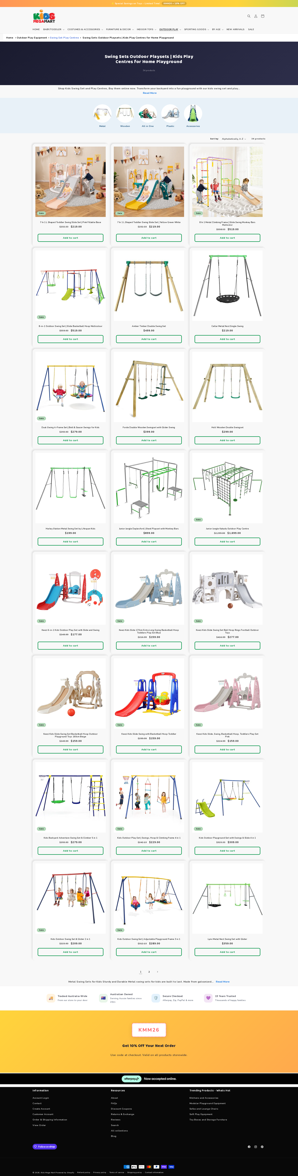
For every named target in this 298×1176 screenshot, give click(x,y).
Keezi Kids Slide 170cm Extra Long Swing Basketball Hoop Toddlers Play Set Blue (149, 631)
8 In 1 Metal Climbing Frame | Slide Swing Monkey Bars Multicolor (227, 223)
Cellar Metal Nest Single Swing (227, 326)
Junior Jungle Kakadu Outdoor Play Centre (227, 529)
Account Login (41, 1097)
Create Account (41, 1108)
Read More (150, 93)
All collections (119, 1130)
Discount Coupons (121, 1108)
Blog (113, 1136)
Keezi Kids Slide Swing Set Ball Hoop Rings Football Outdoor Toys (227, 631)
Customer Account (43, 1114)
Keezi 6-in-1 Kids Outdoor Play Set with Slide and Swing (70, 630)
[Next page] (157, 971)
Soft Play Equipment (201, 1114)
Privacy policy (99, 1172)
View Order (39, 1125)
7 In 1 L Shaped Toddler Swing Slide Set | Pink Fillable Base (70, 222)
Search (115, 1125)
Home (9, 37)
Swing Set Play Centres (64, 37)
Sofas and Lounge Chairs (204, 1108)
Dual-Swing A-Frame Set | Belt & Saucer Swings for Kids (70, 427)
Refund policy (83, 1172)
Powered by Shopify (65, 1172)
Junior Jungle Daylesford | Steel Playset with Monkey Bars (149, 529)
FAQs (114, 1103)
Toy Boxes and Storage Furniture (208, 1119)
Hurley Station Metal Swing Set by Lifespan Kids (70, 529)
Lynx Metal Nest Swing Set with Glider (227, 939)
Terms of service (116, 1172)
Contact (37, 1103)
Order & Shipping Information (50, 1119)
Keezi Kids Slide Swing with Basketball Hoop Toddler (149, 734)
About (114, 1097)
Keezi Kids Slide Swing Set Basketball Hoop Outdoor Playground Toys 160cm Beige (70, 735)
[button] (53, 29)
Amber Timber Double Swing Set (149, 326)
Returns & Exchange (122, 1114)
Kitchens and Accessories (204, 1097)
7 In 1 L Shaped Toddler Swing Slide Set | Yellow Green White (149, 222)
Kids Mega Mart (48, 1172)
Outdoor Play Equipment (32, 37)
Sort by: (214, 139)
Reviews (115, 1119)
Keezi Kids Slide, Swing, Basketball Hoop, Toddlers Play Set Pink (227, 735)
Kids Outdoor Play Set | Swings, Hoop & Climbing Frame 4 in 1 (149, 838)
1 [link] (141, 972)
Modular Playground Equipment (208, 1103)
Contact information (154, 1172)
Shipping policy (134, 1172)
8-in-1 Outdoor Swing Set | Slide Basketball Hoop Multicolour (70, 326)
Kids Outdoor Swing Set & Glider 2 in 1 (70, 939)
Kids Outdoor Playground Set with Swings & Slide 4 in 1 (227, 838)
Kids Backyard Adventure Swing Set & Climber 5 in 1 (70, 838)
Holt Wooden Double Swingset (227, 427)
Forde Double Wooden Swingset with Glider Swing (149, 427)
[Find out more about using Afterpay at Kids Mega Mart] (149, 1083)
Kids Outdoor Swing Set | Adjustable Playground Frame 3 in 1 (149, 939)
